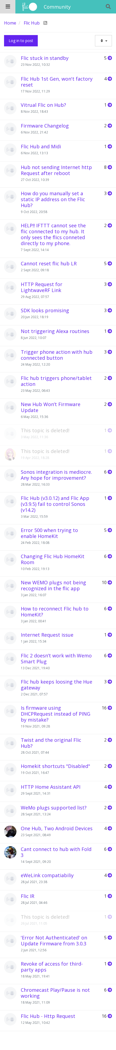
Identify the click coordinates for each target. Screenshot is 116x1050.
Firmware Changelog (45, 125)
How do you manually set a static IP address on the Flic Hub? (53, 199)
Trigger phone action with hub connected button (57, 355)
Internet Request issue (47, 635)
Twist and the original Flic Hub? (51, 743)
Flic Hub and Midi (41, 146)
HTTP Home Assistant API (50, 787)
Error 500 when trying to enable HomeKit (49, 533)
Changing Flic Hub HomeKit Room (52, 559)
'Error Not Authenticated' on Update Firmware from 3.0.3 (54, 940)
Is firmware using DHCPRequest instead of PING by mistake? (55, 714)
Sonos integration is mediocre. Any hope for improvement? (56, 475)
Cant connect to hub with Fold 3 (56, 852)
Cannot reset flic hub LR (49, 263)
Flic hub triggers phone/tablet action (56, 381)
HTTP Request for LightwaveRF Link (41, 287)
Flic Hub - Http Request (48, 1016)
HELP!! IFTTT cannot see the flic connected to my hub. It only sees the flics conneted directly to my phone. (53, 234)
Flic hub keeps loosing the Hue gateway (56, 684)
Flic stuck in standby (45, 58)
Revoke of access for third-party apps (52, 966)
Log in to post (21, 40)
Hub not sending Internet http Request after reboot (56, 170)
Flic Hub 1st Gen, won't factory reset (57, 82)
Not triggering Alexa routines (55, 331)
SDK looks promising (45, 310)
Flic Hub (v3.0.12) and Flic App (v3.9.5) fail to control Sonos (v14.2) (55, 504)
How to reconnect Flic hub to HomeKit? (54, 611)
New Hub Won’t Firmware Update (50, 407)
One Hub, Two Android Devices (57, 828)
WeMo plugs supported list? (54, 807)
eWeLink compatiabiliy (47, 875)
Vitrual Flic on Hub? (43, 105)
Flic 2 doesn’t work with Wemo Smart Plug (56, 658)
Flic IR (27, 896)
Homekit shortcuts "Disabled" (55, 766)
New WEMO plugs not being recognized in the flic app (53, 585)
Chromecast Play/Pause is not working (55, 993)
